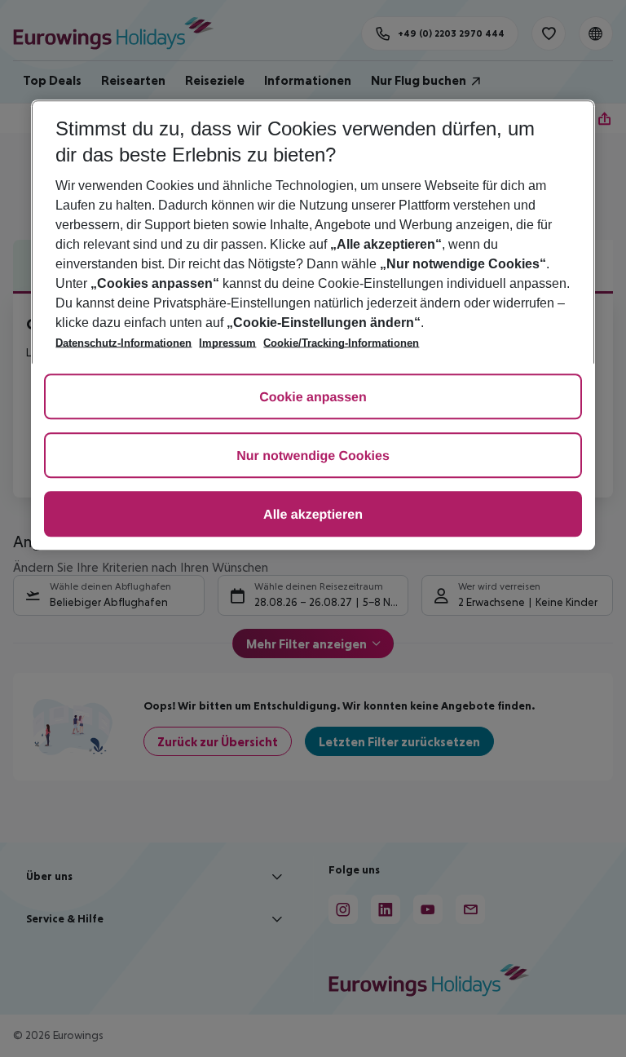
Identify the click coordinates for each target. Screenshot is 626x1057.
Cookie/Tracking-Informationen (341, 344)
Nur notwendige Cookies (313, 457)
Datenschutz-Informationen (123, 344)
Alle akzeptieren (313, 516)
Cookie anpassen (313, 398)
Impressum (227, 344)
